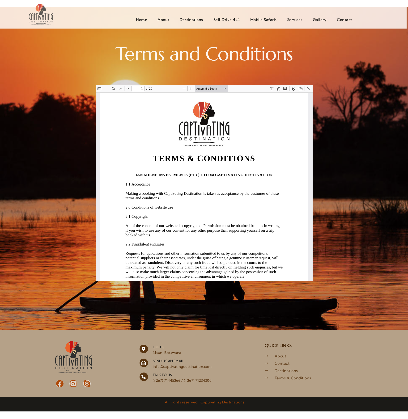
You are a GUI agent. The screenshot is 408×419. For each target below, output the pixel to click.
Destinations (191, 19)
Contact (344, 19)
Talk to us (162, 375)
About (163, 19)
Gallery (320, 19)
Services (294, 19)
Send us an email (168, 361)
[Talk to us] (144, 377)
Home (141, 19)
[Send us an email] (144, 363)
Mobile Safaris (263, 19)
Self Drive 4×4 (226, 19)
